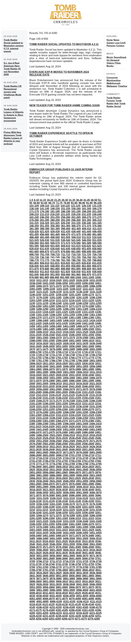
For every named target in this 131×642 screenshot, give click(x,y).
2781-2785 (69, 464)
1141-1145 (96, 291)
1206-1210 (48, 300)
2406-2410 (95, 423)
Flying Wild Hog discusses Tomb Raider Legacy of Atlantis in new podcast (13, 138)
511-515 (86, 237)
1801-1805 (95, 360)
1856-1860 (95, 366)
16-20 (50, 200)
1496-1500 (88, 329)
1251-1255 (95, 303)
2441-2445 (42, 429)
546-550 (86, 240)
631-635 (44, 248)
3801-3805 (75, 570)
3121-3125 (95, 498)
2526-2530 (48, 438)
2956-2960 (95, 481)
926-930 (76, 271)
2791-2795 (95, 464)
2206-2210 (75, 403)
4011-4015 (48, 593)
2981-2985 (88, 484)
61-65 (44, 203)
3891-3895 (95, 578)
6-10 (36, 200)
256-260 (65, 217)
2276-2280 (42, 412)
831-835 (97, 263)
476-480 (86, 234)
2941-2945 (55, 481)
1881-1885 (88, 369)
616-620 (86, 246)
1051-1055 (75, 283)
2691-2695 (48, 455)
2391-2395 (55, 423)
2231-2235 (69, 406)
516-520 (97, 237)
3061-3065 (82, 492)
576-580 (76, 243)
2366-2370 (62, 421)
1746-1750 (95, 355)
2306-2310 (48, 415)
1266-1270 (62, 306)
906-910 (34, 271)
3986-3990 (55, 590)
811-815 (55, 263)
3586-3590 (88, 547)
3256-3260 (88, 512)
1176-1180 (42, 297)
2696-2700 (62, 455)
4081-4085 (88, 598)
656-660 (97, 248)
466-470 (65, 234)
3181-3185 (35, 507)
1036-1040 (35, 283)
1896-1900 (56, 372)
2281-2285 (55, 412)
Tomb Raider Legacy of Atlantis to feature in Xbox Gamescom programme (13, 115)
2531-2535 (62, 438)
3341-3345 (95, 521)
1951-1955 (55, 378)
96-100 (98, 203)
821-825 (76, 263)
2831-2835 (55, 469)
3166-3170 (69, 504)
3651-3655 (42, 555)
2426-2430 (75, 426)
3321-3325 (42, 521)
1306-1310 (95, 309)
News (116, 40)
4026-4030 (88, 593)
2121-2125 (68, 395)
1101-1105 (62, 289)
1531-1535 (35, 335)
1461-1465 (69, 326)
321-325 (55, 223)
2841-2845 (82, 469)
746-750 (65, 257)
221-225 (65, 214)
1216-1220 (75, 300)
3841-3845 (35, 575)
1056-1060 (88, 283)
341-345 (97, 223)
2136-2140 (35, 398)
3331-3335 (69, 521)
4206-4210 (56, 613)
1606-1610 (88, 340)
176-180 (44, 211)
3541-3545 (42, 544)
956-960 (65, 274)
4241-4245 (75, 616)
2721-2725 (55, 458)
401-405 (76, 228)
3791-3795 (48, 570)
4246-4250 (88, 616)
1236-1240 (55, 303)
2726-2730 (69, 458)
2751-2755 (62, 461)
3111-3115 (69, 498)
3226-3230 (82, 509)
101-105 (34, 205)
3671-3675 (95, 555)
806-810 (44, 263)
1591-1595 (48, 340)
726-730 (97, 254)
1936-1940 (88, 375)
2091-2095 (62, 392)
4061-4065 (35, 598)
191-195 (76, 211)
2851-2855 (35, 472)
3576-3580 (62, 547)
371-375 (86, 226)
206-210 (34, 214)
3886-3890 (82, 578)
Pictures (111, 45)
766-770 (34, 260)
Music (110, 57)
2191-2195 (35, 403)
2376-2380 (88, 421)
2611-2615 (56, 446)
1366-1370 (35, 317)
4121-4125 (48, 604)
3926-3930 (42, 584)
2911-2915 (48, 478)
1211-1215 (62, 300)
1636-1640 (95, 343)
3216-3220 (55, 509)
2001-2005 (42, 383)
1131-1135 (69, 291)
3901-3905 (48, 581)
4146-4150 (42, 607)
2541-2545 (88, 438)
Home (110, 40)
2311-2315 (62, 415)
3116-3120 (82, 498)
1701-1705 (48, 352)
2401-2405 (82, 423)
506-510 (76, 237)
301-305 (86, 220)
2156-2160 (88, 398)
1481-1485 (48, 329)
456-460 (44, 234)
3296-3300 (48, 518)
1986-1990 (75, 380)
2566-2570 (82, 441)
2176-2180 (69, 400)
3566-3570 (35, 547)
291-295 (65, 220)
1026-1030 (82, 280)
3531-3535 (88, 541)
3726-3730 (95, 561)
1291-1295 (55, 309)
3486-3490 (42, 538)
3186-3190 (48, 507)
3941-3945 (82, 584)
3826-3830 (69, 573)
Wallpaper (112, 86)
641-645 (65, 248)
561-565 (44, 243)
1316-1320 (48, 312)
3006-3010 (82, 487)
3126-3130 (35, 501)
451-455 (34, 234)
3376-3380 (42, 527)
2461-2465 (95, 429)
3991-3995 (69, 590)
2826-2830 (42, 469)
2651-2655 (88, 449)
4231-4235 (48, 616)
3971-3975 (88, 587)
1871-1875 (62, 369)
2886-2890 (55, 475)
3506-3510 (95, 538)
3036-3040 (88, 489)
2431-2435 (88, 426)
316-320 (44, 223)
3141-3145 (75, 501)
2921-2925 (75, 478)
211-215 (44, 214)
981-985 (44, 277)
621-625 (97, 246)
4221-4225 (95, 613)
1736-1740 (69, 355)
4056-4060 (95, 596)
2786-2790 (82, 464)
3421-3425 (88, 530)
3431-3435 (42, 532)
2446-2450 (55, 429)
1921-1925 (48, 375)
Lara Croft (120, 42)
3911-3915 (75, 581)
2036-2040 (62, 386)
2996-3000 (56, 487)
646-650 (76, 248)
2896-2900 (82, 475)
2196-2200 (48, 403)
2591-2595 (75, 444)
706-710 (55, 254)
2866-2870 (75, 472)
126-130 (86, 205)
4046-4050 (69, 596)
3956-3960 (48, 587)
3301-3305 (62, 518)
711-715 (65, 254)
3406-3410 (48, 530)
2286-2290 (69, 412)
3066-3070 (95, 492)
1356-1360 (82, 314)
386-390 (44, 228)
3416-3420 (75, 530)
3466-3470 (62, 535)
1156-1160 (62, 294)
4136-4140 (88, 604)
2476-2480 (62, 432)
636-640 (55, 248)
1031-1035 (95, 280)
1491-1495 (75, 329)
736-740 (44, 257)
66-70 (51, 203)
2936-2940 (42, 481)
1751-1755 (35, 357)
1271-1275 (75, 306)
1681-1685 (69, 349)
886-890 (65, 269)
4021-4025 (75, 593)
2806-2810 (62, 466)
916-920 (55, 271)
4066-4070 (48, 598)
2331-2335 (42, 418)
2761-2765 (88, 461)
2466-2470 (35, 432)
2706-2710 (88, 455)
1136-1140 (82, 291)
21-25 (57, 200)
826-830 (86, 263)
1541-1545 (62, 335)
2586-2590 (62, 444)
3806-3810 (88, 570)
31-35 (72, 200)
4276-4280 (94, 618)
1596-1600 (62, 340)
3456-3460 (35, 535)
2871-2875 (88, 472)
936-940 (97, 271)
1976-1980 (48, 380)
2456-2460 (82, 429)
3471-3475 (75, 535)
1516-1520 (69, 332)
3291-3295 (35, 518)
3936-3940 (69, 584)
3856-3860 (75, 575)
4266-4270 (68, 618)
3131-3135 (48, 501)
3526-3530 (75, 541)
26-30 (65, 200)
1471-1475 (95, 326)
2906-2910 (35, 478)
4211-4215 (69, 613)
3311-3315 (88, 518)
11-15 (43, 200)
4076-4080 (75, 598)
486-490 (34, 237)
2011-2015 (69, 383)
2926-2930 (88, 478)
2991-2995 (42, 487)
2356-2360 (35, 421)
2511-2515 (82, 435)
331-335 (76, 223)
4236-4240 (62, 616)
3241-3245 (48, 512)
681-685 (76, 251)
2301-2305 (35, 415)
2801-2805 (48, 466)
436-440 (76, 231)
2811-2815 (75, 466)
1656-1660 (75, 346)
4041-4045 (55, 596)
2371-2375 (75, 421)
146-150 (55, 208)
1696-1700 (35, 352)
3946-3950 (95, 584)
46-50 (94, 200)
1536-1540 (48, 335)
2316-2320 (75, 415)
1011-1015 (42, 280)
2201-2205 (62, 403)
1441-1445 (88, 323)
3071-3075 (35, 495)
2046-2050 (88, 386)
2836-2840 (69, 469)
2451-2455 (69, 429)
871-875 (34, 269)
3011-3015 (95, 487)
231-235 (86, 214)
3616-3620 (95, 550)
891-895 (76, 269)
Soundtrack (120, 57)
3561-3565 (95, 544)
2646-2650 (75, 449)
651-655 (86, 248)
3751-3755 (88, 564)
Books (110, 66)
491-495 (44, 237)
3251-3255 (75, 512)
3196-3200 (75, 507)
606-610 (65, 246)
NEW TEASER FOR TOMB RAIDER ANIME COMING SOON (64, 105)
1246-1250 (82, 303)
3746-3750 (75, 564)
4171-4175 (35, 610)
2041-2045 (75, 386)
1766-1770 (75, 357)
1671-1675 (42, 349)
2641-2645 (62, 449)
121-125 (75, 205)
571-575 (65, 243)
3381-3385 (55, 527)
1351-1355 (69, 314)
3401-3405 (35, 530)
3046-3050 (42, 492)
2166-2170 (42, 400)
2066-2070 (69, 389)
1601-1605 (75, 340)
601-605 (55, 246)
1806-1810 (35, 363)
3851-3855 (62, 575)
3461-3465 (48, 535)
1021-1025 (69, 280)
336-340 (86, 223)
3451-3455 (95, 532)
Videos (110, 63)
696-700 (34, 254)
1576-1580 (82, 337)
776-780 (55, 260)
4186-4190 (75, 610)
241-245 (34, 217)
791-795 (86, 260)
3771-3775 (69, 567)
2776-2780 (55, 464)
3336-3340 (82, 521)
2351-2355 (95, 418)
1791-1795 (69, 360)
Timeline (122, 86)
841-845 (44, 266)
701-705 (44, 254)
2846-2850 (95, 469)
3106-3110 (56, 498)
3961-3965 (62, 587)
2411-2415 (35, 426)
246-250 (44, 217)
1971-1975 (35, 380)
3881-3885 (69, 578)
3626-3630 (48, 552)
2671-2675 (69, 452)
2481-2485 (75, 432)
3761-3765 (42, 567)
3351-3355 (48, 524)
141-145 (44, 208)
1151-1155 (48, 294)
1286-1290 (42, 309)
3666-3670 (82, 555)
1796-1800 (82, 360)
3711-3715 (56, 561)
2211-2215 (88, 403)
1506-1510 (42, 332)
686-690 (86, 251)
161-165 (86, 208)
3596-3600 (42, 550)
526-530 (44, 240)
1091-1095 (35, 289)
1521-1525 (82, 332)
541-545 (76, 240)
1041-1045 (48, 283)
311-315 (34, 223)
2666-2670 (55, 452)
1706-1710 (62, 352)
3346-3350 (35, 524)
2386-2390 (42, 423)
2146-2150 (62, 398)
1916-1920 (35, 375)
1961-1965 (82, 378)
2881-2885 (42, 475)
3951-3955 (35, 587)
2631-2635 (35, 449)
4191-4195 (88, 610)
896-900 (86, 269)
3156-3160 (42, 504)
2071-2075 (82, 389)
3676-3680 (35, 558)
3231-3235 (95, 509)
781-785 (65, 260)
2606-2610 (42, 446)
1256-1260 (35, 306)
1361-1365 (95, 314)
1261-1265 (48, 306)
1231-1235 (42, 303)
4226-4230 (35, 616)
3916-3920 (88, 581)
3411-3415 (62, 530)
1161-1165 (75, 294)
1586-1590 (35, 340)
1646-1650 (48, 346)
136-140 (34, 208)
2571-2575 (95, 441)
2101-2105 (88, 392)
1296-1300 (69, 309)
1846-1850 (69, 366)
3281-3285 (82, 515)
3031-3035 (75, 489)
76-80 (66, 203)
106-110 (44, 205)
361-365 (65, 226)
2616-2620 (69, 446)
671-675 (55, 251)
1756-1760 (48, 357)
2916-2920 (62, 478)
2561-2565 (69, 441)
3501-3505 (82, 538)
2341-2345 (69, 418)
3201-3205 (88, 507)
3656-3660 (55, 555)
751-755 (76, 257)
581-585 (86, 243)
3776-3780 (82, 567)
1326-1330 (75, 312)
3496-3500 (69, 538)
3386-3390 (69, 527)
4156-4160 (69, 607)
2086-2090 (48, 392)
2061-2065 (55, 389)
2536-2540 (75, 438)
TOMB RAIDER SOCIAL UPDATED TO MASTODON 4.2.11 (64, 44)
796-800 (97, 260)
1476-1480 (35, 329)
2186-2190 (95, 400)
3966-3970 (75, 587)
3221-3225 (69, 509)
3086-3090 (75, 495)
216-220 (55, 214)
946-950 (44, 274)
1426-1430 (48, 323)
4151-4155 (55, 607)
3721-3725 (82, 561)
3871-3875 (42, 578)
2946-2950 (69, 481)
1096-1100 (49, 289)
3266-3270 (42, 515)
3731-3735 (35, 564)
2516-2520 (95, 435)
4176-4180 (48, 610)
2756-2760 (75, 461)
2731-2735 (82, 458)
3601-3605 (56, 550)
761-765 (97, 257)
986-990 (54, 277)
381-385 (34, 228)
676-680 (65, 251)
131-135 (97, 205)
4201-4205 (42, 613)
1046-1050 (62, 283)
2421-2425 (62, 426)
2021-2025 (95, 383)
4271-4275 (81, 618)
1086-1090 (95, 286)
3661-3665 (69, 555)
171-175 (34, 211)
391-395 (55, 228)
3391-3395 (82, 527)
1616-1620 (42, 343)
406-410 (86, 228)
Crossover (112, 77)
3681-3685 (48, 558)
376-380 (97, 226)
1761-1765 (62, 357)
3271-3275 (55, 515)
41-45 (86, 200)
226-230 (76, 214)
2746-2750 (48, 461)
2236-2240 (82, 406)
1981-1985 (62, 380)
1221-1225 (88, 300)
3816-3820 (42, 573)
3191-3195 (62, 507)
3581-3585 (75, 547)
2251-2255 (48, 409)
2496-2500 (42, 435)
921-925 (65, 271)
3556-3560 (82, 544)
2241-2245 (95, 406)
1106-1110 (75, 289)
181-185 (55, 211)
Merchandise (114, 80)
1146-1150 (35, 294)
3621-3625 (35, 552)
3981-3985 (42, 590)
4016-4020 (62, 593)
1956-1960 (69, 378)
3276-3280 (69, 515)
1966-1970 (95, 378)
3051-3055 (55, 492)
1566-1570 (55, 337)
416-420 (34, 231)
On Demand (113, 60)
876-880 (44, 269)
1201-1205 (35, 300)
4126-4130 (62, 604)
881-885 (55, 269)
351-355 (44, 226)
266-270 (86, 217)
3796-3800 (62, 570)
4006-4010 (35, 593)
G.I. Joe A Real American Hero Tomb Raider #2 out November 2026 (12, 69)
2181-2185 (82, 400)
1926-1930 (62, 375)
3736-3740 (48, 564)
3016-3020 (35, 489)
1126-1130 (56, 291)
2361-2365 (48, 421)
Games (110, 42)
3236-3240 (35, 512)
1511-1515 (56, 332)
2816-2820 (88, 466)
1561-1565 (42, 337)
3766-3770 (55, 567)
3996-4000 (82, 590)
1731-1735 (55, 355)
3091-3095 (88, 495)
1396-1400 (42, 320)
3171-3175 (82, 504)
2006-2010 (56, 383)
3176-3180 (95, 504)
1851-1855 (82, 366)
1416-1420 (95, 320)
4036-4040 (42, 596)
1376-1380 (62, 317)
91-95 (89, 203)
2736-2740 (95, 458)
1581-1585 (95, 337)
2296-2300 (95, 412)
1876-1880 (75, 369)
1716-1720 (88, 352)
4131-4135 (75, 604)
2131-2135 (95, 395)
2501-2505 (56, 435)
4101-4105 (69, 601)
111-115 (54, 205)
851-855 (65, 266)
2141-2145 (48, 398)
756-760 (86, 257)
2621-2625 (82, 446)
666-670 (44, 251)
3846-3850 (48, 575)
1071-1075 (55, 286)
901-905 (97, 269)
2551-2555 (42, 441)
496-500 (55, 237)
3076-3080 (48, 495)
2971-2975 (62, 484)
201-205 (97, 211)
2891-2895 (69, 475)
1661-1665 (88, 346)
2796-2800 (35, 466)
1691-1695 (95, 349)
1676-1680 (55, 349)
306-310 (97, 220)
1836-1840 (42, 366)
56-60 (36, 203)
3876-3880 (55, 578)
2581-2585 (48, 444)
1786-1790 (55, 360)
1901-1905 (69, 372)
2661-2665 (42, 452)
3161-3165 (55, 504)
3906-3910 (62, 581)
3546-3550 (55, 544)
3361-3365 (75, 524)
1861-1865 (35, 369)
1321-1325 (62, 312)
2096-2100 (75, 392)
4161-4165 (82, 607)
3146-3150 (88, 501)
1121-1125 (42, 291)
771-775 (44, 260)
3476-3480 (88, 535)
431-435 (65, 231)
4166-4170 (95, 607)
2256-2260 (62, 409)
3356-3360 (62, 524)
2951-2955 (82, 481)
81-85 (74, 203)
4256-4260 (42, 618)
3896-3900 (35, 581)
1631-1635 (82, 343)
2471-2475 (48, 432)
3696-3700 (88, 558)
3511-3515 (35, 541)
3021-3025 (48, 489)
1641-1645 (35, 346)
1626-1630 (69, 343)
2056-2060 (42, 389)
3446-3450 (82, 532)
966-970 (86, 274)
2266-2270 (88, 409)
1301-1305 (82, 309)
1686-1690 (82, 349)
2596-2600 (88, 444)
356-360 (55, 226)
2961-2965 (35, 484)
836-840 (34, 266)
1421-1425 (35, 323)
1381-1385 (75, 317)
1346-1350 (55, 314)
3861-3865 (88, 575)
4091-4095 (42, 601)
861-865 (86, 266)
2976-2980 (75, 484)
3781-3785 (95, 567)
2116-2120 (55, 395)
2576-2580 (35, 444)
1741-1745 (82, 355)
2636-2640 (48, 449)
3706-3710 (42, 561)
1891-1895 (42, 372)
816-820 (65, 263)
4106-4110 (83, 601)
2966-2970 (48, 484)
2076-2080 (95, 389)
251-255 (55, 217)
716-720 (76, 254)
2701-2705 (75, 455)
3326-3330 (55, 521)
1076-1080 (69, 286)
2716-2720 (42, 458)
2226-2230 (55, 406)
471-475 (76, 234)
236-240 (97, 214)
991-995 (64, 277)
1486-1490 (62, 329)
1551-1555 (88, 335)
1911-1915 (95, 372)
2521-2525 (35, 438)
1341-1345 (42, 314)
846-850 (55, 266)
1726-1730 (42, 355)
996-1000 (75, 277)
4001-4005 (95, 590)
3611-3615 (82, 550)
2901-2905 (95, 475)
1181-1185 (56, 297)
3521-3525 (62, 541)
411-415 (97, 228)
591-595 (34, 246)
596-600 (44, 246)
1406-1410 (69, 320)
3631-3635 (62, 552)
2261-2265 (75, 409)
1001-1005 (88, 277)
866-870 (97, 266)
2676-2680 (82, 452)
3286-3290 (95, 515)
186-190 (65, 211)
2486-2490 (88, 432)
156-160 (76, 208)
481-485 (97, 234)
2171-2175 (55, 400)
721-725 (86, 254)
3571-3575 (48, 547)
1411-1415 (82, 320)
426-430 (55, 231)
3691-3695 (75, 558)
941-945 (34, 274)
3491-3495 (55, 538)
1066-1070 (42, 286)
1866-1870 (48, 369)
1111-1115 (88, 289)
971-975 (97, 274)
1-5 (31, 200)
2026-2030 (35, 386)
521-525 (34, 240)
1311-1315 (35, 312)
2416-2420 (48, 426)
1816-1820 (62, 363)
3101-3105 (42, 498)
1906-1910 (82, 372)
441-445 (86, 231)
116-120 (65, 205)
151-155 (65, 208)
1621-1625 (55, 343)
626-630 (34, 248)
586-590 (97, 243)
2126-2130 (82, 395)
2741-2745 (35, 461)
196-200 (86, 211)
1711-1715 (75, 352)
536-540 (65, 240)
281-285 (44, 220)
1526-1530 (95, 332)
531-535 (55, 240)
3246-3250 (62, 512)
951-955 (55, 274)
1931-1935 (75, 375)
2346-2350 (82, 418)
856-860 (76, 266)
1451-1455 (42, 326)
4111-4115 (96, 601)
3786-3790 (35, 570)
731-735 (34, 257)
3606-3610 (69, 550)
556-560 (34, 243)
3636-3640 (75, 552)
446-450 (97, 231)
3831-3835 (82, 573)
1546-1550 (75, 335)
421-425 (44, 231)
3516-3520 (48, 541)
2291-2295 (82, 412)
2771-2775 (42, 464)
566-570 (55, 243)
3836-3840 (95, 573)
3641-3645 (88, 552)
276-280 (34, 220)
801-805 (34, 263)
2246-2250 (35, 409)
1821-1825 (75, 363)
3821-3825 (55, 573)
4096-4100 (56, 601)
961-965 (76, 274)
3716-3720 (69, 561)
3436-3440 (55, 532)
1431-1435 (62, 323)
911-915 (44, 271)
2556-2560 (55, 441)
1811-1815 (48, 363)
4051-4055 (82, 596)
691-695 (97, 251)
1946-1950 (42, 378)
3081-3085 (62, 495)
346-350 (34, 226)
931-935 (86, 271)
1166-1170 (88, 294)
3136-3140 (62, 501)
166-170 (97, 208)
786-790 (76, 260)
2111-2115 (42, 395)
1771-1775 (88, 357)
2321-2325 (88, 415)
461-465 (55, 234)
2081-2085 (35, 392)
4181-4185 (62, 610)
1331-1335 (88, 312)
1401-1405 (56, 320)
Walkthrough (113, 83)
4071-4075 (62, 598)
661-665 (34, 251)
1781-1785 (42, 360)
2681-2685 (95, 452)
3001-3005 (69, 487)
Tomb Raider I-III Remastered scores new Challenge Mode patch (12, 92)
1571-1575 (69, 337)
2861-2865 (62, 472)
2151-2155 (75, 398)
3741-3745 (62, 564)
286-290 (55, 220)
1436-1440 (75, 323)
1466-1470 (82, 326)
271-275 (97, 217)
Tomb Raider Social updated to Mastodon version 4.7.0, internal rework (13, 46)
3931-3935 (55, 584)
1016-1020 (55, 280)
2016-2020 (82, 383)
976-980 (34, 277)
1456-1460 (55, 326)
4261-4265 (55, 618)
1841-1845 (55, 366)
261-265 (76, 217)
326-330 (65, 223)
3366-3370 (88, 524)
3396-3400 (95, 527)
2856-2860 (48, 472)
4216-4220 (82, 613)
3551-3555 (69, 544)
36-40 (79, 200)
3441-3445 (69, 532)
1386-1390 (88, 317)
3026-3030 (62, 489)
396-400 (65, 228)
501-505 (65, 237)
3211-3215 (42, 509)
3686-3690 (62, 558)
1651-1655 (62, 346)
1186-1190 (69, 297)
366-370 (76, 226)
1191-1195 (82, 297)
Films (118, 63)
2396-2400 (69, 423)
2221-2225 (42, 406)
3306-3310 (75, 518)
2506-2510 (69, 435)
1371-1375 (48, 317)
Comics (120, 45)
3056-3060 (69, 492)
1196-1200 (95, 297)
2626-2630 (95, 446)
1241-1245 (69, 303)
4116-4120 (35, 604)
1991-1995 (88, 380)
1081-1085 (82, 286)
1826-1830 (88, 363)
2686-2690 (35, 455)
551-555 (97, 240)
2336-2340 (55, 418)
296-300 (76, 220)
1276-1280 (88, 306)
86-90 (82, 203)
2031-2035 (48, 386)
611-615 (76, 246)
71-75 (59, 203)
